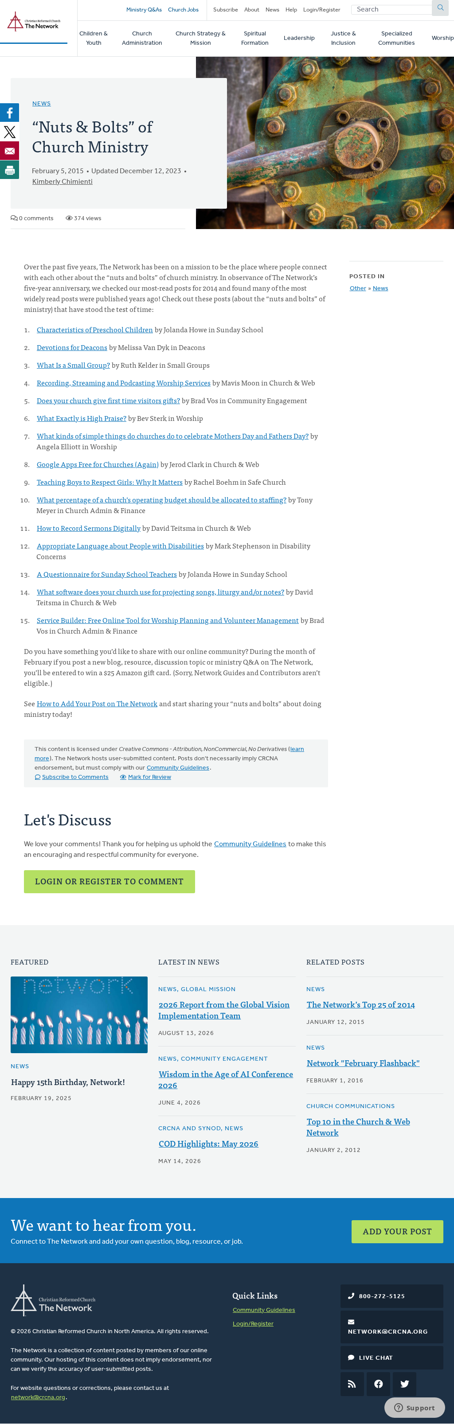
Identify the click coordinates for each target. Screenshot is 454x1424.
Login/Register (321, 10)
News (272, 10)
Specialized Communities (396, 39)
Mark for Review (149, 777)
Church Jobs (183, 10)
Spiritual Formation (255, 39)
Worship (443, 38)
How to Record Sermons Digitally (89, 527)
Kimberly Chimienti (62, 182)
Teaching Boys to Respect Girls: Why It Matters (110, 481)
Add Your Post (397, 1231)
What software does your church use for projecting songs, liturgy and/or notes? (160, 591)
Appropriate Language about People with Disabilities (120, 545)
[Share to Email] (10, 150)
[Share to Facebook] (10, 112)
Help (291, 10)
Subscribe (225, 10)
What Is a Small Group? (73, 364)
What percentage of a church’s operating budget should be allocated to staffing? (161, 499)
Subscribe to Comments (75, 777)
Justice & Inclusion (343, 39)
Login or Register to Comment (109, 881)
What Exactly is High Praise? (81, 418)
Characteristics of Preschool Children (95, 329)
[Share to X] (10, 131)
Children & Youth (93, 39)
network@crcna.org (38, 1397)
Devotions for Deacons (72, 347)
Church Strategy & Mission (201, 39)
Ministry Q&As (144, 10)
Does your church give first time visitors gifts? (108, 400)
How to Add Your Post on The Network (97, 703)
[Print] (10, 169)
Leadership (299, 38)
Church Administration (142, 39)
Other (358, 288)
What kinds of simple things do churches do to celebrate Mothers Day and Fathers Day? (173, 435)
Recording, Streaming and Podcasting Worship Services (124, 382)
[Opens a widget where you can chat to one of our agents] (414, 1408)
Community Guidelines (178, 768)
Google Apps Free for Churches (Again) (98, 464)
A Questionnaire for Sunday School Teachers (107, 574)
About (251, 10)
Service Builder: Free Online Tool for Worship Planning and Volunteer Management (168, 620)
